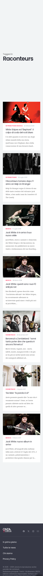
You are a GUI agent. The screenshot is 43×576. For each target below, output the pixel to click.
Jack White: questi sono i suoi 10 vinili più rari (21, 286)
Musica (20, 126)
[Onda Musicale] (7, 530)
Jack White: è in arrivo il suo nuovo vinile (19, 234)
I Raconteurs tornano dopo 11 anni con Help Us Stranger (20, 183)
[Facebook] (23, 531)
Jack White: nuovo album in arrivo (19, 443)
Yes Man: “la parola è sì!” (17, 392)
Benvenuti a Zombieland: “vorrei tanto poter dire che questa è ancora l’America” (21, 341)
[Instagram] (33, 531)
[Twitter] (28, 531)
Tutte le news (9, 547)
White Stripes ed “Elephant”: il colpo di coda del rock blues (20, 131)
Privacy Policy (9, 559)
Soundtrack (10, 335)
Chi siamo (7, 553)
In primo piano (11, 126)
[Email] (38, 531)
